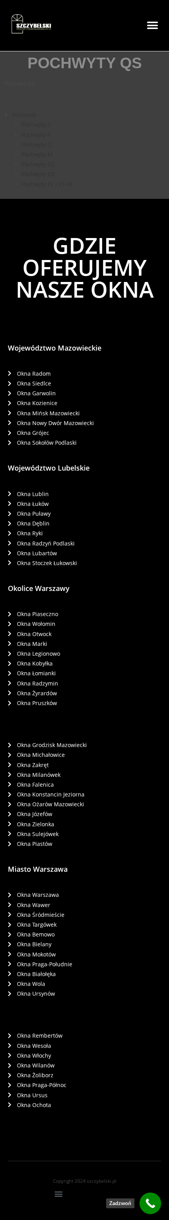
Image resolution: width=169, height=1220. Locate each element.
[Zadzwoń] (150, 1203)
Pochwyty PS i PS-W (47, 184)
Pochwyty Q (37, 144)
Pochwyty (24, 114)
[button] (152, 26)
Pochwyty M (37, 154)
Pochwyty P (36, 134)
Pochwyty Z (36, 124)
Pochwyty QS (38, 174)
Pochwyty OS (38, 164)
